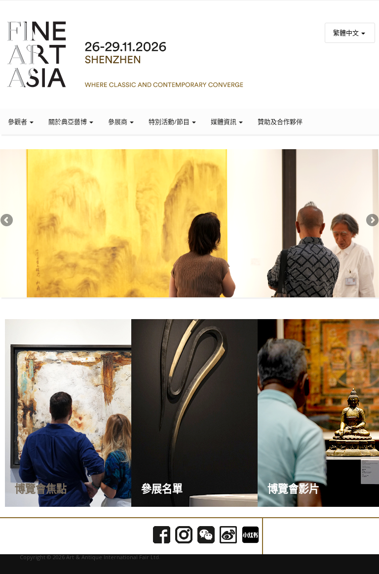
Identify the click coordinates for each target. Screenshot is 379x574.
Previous (7, 220)
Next (371, 220)
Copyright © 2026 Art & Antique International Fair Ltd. (90, 557)
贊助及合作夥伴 (280, 121)
